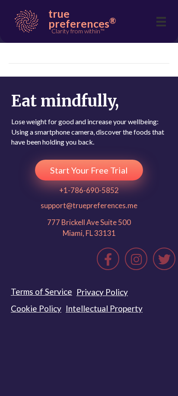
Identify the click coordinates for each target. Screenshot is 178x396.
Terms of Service (41, 291)
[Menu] (161, 21)
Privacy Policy (102, 292)
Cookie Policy (36, 308)
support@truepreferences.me (89, 205)
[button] (89, 170)
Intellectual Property (104, 308)
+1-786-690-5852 (89, 190)
